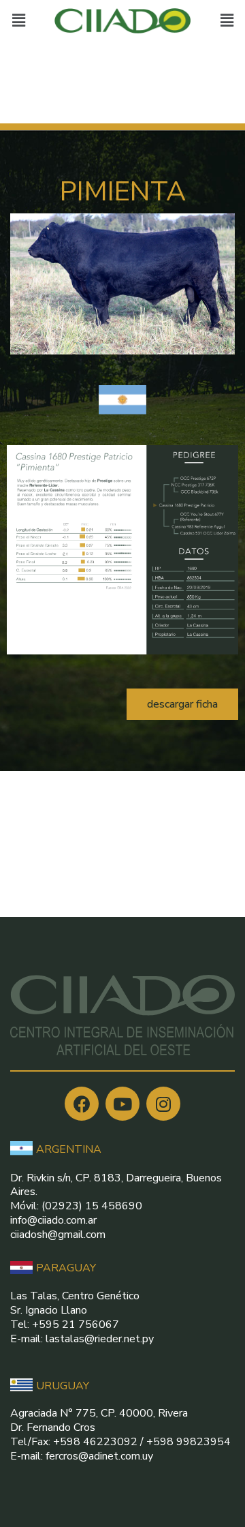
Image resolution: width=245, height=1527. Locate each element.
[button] (182, 704)
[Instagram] (163, 1104)
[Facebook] (82, 1104)
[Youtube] (122, 1104)
